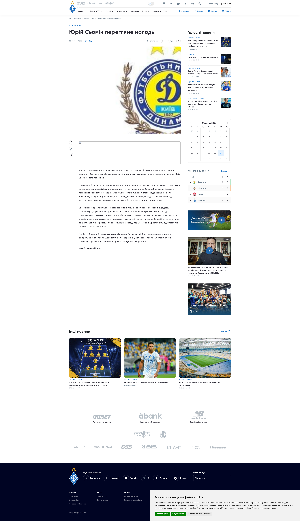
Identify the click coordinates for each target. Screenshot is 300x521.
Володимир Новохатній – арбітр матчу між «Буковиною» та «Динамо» (202, 104)
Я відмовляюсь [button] (178, 514)
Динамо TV (102, 496)
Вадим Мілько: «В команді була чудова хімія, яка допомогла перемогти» (202, 87)
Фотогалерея (103, 500)
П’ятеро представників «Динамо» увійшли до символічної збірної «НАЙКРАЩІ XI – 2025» (203, 43)
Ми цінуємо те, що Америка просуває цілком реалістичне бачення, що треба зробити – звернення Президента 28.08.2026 (208, 270)
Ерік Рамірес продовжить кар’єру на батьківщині (146, 382)
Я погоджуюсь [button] (163, 514)
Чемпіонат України (196, 98)
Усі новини (73, 496)
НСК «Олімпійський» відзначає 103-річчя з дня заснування (200, 383)
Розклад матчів (131, 496)
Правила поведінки (133, 500)
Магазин (135, 11)
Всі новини (77, 18)
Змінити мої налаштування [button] (199, 514)
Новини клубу (89, 18)
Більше (224, 171)
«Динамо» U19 (194, 68)
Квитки (191, 54)
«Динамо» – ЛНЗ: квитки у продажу (203, 57)
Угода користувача (78, 512)
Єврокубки (74, 500)
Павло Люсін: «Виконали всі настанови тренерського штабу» (203, 72)
